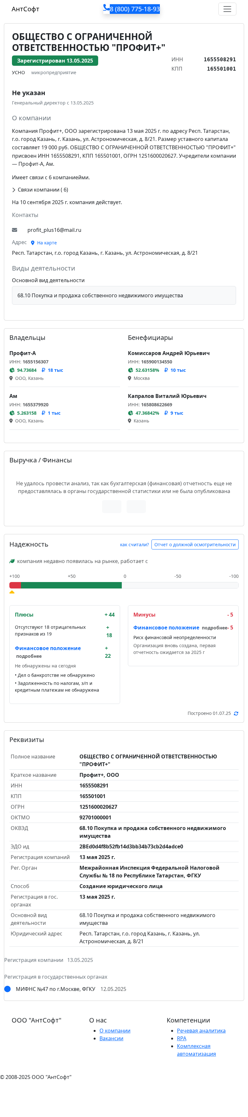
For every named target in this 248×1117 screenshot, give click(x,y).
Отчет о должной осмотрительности (195, 544)
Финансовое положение (48, 648)
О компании (114, 1030)
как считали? (134, 544)
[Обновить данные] (236, 713)
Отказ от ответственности (121, 1089)
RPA (181, 1038)
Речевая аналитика (201, 1030)
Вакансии (111, 1038)
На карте (46, 243)
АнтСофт (25, 9)
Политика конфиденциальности (41, 1089)
